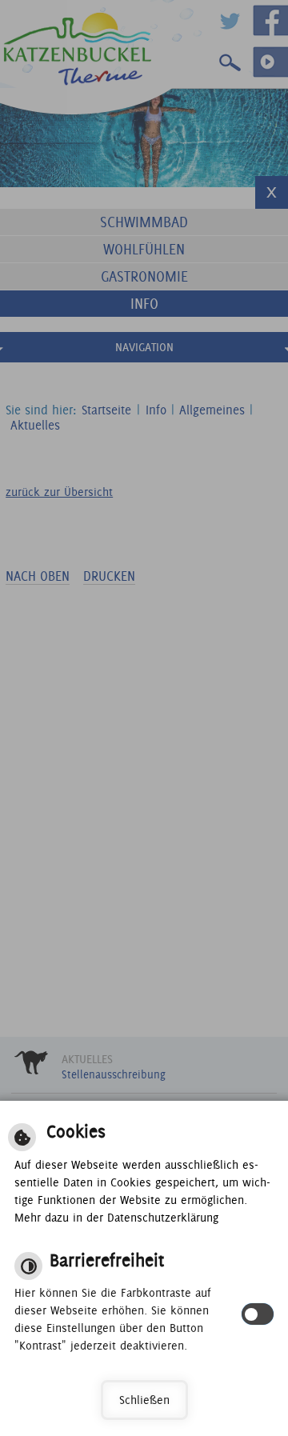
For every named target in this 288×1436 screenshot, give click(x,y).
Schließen (144, 1400)
